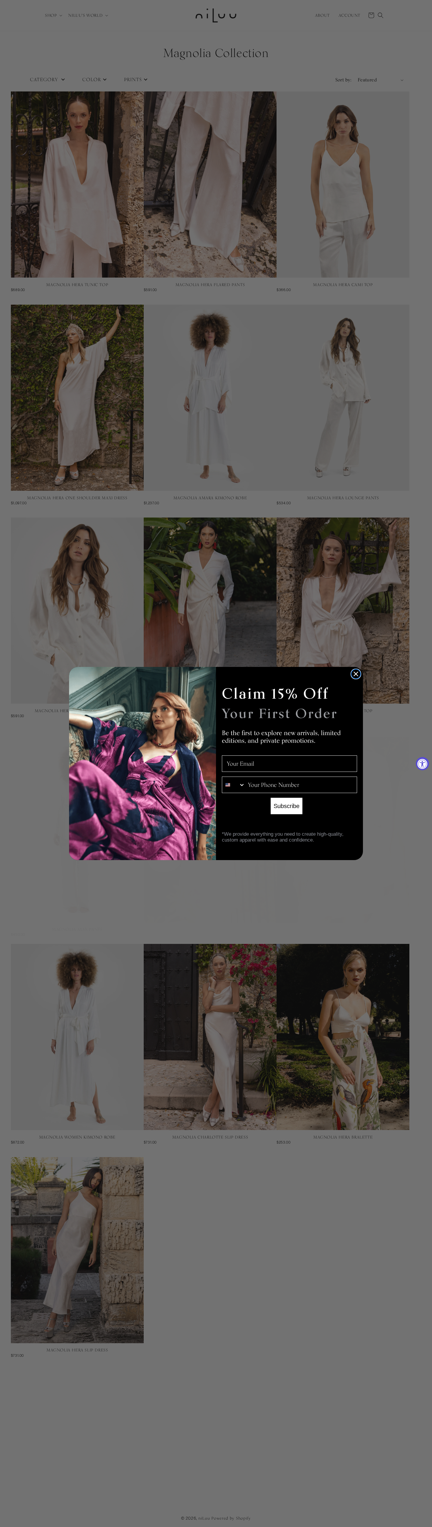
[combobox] (233, 785)
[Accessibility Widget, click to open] (422, 763)
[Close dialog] (356, 674)
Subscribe (286, 806)
